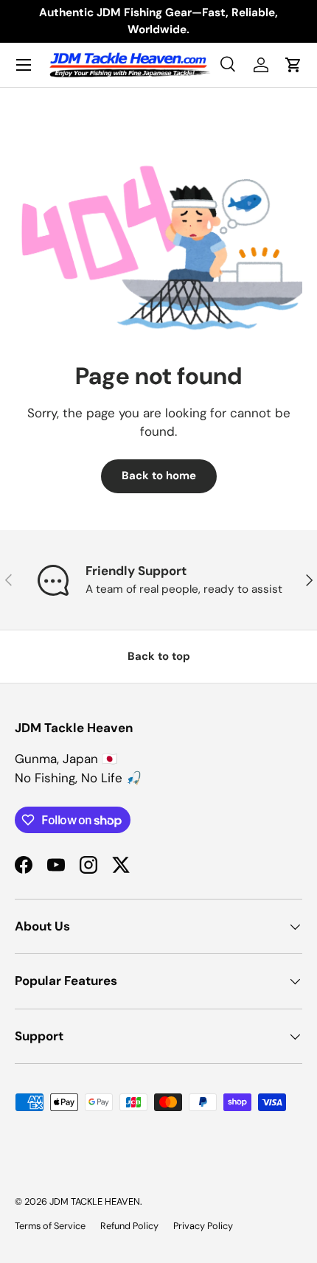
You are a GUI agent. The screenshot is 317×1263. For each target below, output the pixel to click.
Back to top (159, 656)
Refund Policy (129, 1225)
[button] (293, 65)
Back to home (159, 475)
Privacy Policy (203, 1225)
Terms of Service (50, 1225)
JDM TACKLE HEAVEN (94, 1201)
